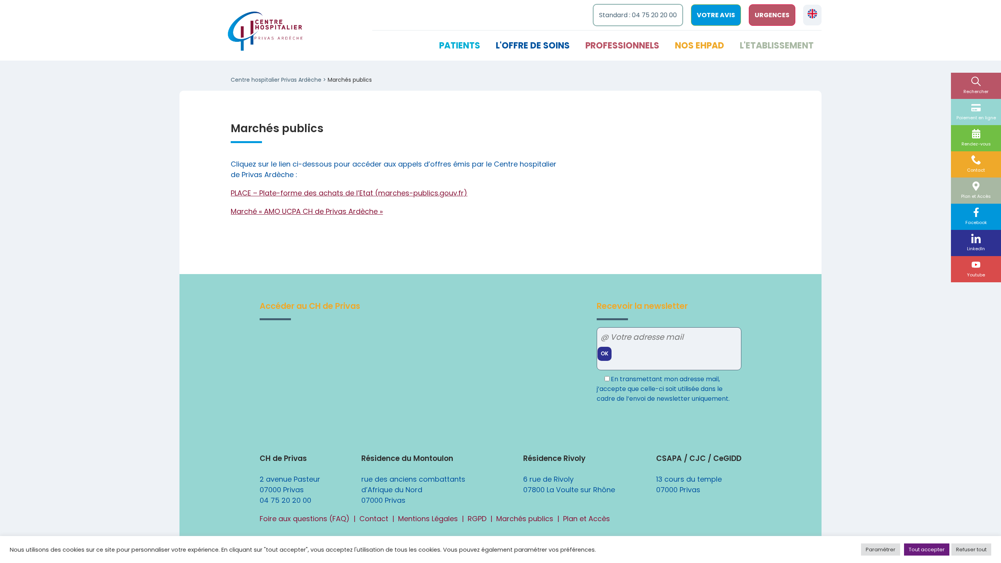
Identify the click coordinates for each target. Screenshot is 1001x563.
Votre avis (716, 15)
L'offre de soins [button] (533, 45)
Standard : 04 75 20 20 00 (638, 15)
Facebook (976, 222)
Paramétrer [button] (880, 549)
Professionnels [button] (622, 45)
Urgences (772, 15)
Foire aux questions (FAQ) (305, 519)
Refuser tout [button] (971, 549)
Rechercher (975, 91)
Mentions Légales (428, 519)
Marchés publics (524, 519)
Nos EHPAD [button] (699, 45)
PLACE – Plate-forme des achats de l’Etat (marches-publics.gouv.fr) (349, 193)
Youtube (976, 275)
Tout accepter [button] (927, 549)
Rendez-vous (976, 144)
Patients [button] (459, 45)
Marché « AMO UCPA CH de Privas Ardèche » (307, 211)
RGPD (477, 519)
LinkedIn (976, 249)
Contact (976, 170)
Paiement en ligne (976, 118)
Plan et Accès (976, 196)
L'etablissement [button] (777, 45)
